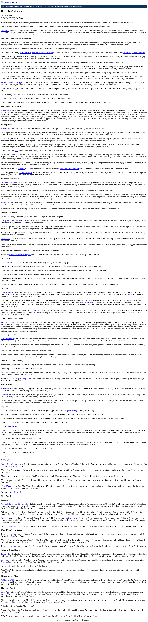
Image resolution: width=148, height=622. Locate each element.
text (10, 566)
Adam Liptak (6, 518)
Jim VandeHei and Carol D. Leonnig (14, 504)
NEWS (3, 6)
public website (12, 426)
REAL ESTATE (77, 6)
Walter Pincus (6, 395)
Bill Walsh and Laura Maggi (11, 83)
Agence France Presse (9, 464)
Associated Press (10, 534)
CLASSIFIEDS (59, 6)
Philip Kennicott (7, 292)
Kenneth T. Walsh (7, 323)
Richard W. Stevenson (9, 183)
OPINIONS (9, 6)
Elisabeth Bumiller (7, 339)
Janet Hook (5, 203)
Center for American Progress (20, 255)
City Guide (51, 6)
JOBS (66, 6)
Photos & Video (42, 6)
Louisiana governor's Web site (134, 53)
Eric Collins (5, 239)
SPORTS (16, 6)
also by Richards (36, 310)
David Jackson (6, 263)
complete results (16, 492)
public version (70, 518)
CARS (70, 6)
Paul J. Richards (87, 302)
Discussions (33, 6)
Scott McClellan (26, 173)
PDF (16, 151)
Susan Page (5, 592)
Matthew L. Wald (7, 580)
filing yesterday (10, 526)
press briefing (72, 411)
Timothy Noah (25, 379)
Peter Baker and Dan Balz (69, 169)
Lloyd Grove (5, 560)
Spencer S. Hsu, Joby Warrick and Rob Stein (36, 53)
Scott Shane (5, 129)
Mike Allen (5, 110)
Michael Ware (6, 486)
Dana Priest (5, 31)
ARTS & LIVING (24, 6)
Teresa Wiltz (5, 554)
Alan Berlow (5, 373)
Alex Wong (128, 294)
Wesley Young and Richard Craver (13, 221)
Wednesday (22, 169)
